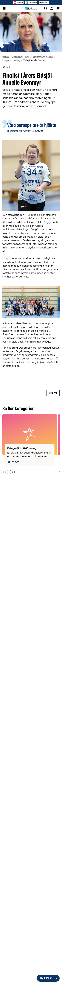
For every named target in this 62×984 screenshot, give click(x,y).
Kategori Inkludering (11, 60)
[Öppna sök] (46, 8)
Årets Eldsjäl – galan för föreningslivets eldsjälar (32, 57)
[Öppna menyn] (4, 8)
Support (48, 978)
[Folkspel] (31, 8)
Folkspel (5, 57)
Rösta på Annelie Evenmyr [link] (34, 60)
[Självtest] (44, 2)
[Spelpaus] (18, 2)
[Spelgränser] (31, 2)
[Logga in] (52, 8)
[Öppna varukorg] (58, 8)
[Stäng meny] (56, 978)
